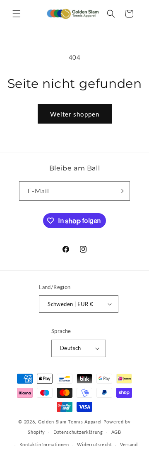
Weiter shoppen (74, 114)
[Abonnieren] (120, 191)
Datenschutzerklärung (78, 432)
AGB (116, 432)
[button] (16, 14)
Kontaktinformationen (44, 444)
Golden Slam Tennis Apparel (70, 421)
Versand (129, 444)
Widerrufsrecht (94, 444)
